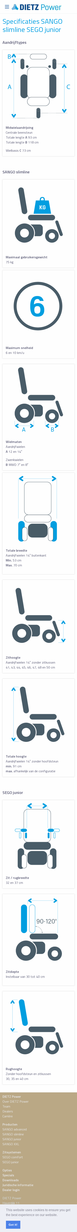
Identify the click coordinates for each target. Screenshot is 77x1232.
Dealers (7, 1111)
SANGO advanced (14, 1129)
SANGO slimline (13, 1134)
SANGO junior (11, 1139)
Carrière (7, 1116)
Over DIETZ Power (15, 1101)
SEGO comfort (12, 1157)
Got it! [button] (13, 1224)
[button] (59, 1215)
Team (6, 1106)
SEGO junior (10, 1162)
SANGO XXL (10, 1144)
